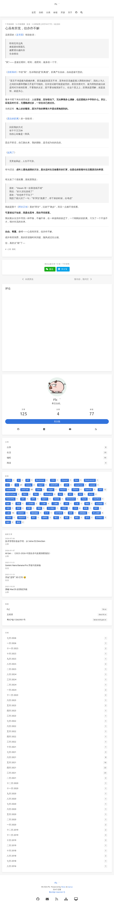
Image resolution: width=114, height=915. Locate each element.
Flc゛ (57, 4)
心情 (9, 249)
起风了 (10, 152)
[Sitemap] (66, 899)
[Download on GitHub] (76, 12)
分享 (7, 544)
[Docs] (44, 429)
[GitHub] (38, 899)
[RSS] (96, 429)
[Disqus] (57, 330)
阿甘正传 (23, 207)
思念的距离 (13, 118)
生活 (28, 24)
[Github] (18, 429)
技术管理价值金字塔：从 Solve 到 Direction (25, 541)
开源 (63, 12)
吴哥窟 (19, 34)
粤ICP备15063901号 (57, 892)
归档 (41, 12)
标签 (55, 12)
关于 (70, 12)
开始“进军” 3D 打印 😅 (15, 577)
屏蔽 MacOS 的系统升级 (16, 589)
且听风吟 (11, 72)
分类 (48, 12)
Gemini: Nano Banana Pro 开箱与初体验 (23, 565)
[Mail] (70, 429)
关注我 (57, 421)
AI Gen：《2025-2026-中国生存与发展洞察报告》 (28, 553)
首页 (34, 12)
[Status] (76, 899)
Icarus (70, 887)
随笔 (14, 249)
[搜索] (81, 12)
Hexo (63, 887)
